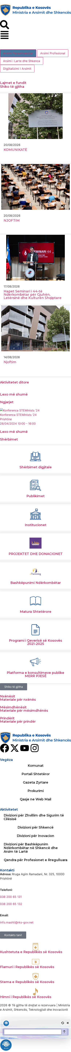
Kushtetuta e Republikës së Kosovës (31, 952)
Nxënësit (7, 696)
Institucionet (35, 525)
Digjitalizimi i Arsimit (17, 68)
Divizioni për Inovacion (35, 836)
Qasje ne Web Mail (35, 799)
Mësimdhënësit (13, 707)
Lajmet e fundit (13, 83)
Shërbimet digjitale (35, 467)
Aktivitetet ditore (14, 382)
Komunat (36, 766)
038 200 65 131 (11, 897)
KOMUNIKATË (15, 150)
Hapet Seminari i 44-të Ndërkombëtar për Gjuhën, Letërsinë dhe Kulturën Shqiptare (33, 294)
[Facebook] (4, 748)
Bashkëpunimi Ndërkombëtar (35, 583)
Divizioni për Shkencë (35, 827)
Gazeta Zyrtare (35, 782)
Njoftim (10, 362)
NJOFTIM (12, 221)
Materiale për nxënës (18, 700)
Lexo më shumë (14, 394)
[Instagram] (34, 748)
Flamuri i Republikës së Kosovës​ (27, 967)
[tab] (18, 53)
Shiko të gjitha (12, 87)
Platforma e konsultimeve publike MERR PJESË (35, 674)
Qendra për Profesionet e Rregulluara (35, 860)
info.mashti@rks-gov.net (16, 922)
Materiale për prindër (18, 722)
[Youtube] (24, 748)
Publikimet (35, 496)
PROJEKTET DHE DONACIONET (36, 554)
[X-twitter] (14, 748)
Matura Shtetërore (35, 612)
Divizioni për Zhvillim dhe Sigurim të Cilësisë (34, 817)
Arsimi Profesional (52, 53)
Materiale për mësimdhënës (24, 711)
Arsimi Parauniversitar (18, 53)
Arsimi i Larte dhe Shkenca (21, 61)
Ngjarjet (6, 402)
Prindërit (7, 718)
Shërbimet (9, 439)
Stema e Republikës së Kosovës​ (27, 982)
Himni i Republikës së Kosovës (25, 997)
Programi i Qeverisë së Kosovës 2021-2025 (35, 642)
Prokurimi (35, 791)
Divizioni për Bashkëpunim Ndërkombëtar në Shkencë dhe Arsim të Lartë (31, 848)
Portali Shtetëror (35, 774)
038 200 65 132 (11, 904)
